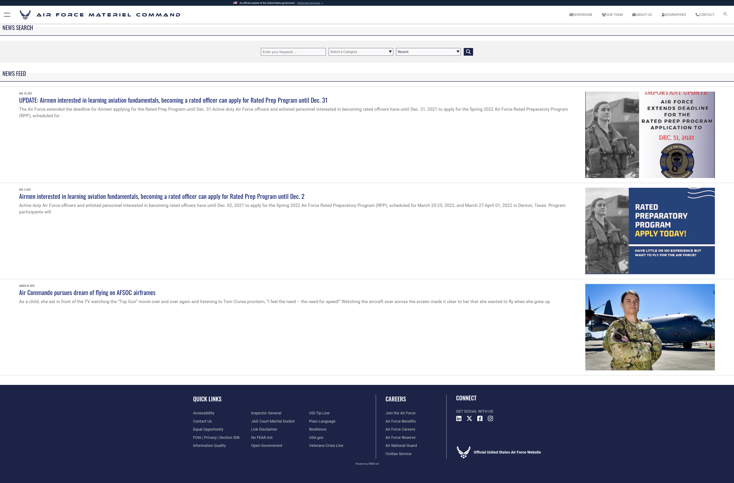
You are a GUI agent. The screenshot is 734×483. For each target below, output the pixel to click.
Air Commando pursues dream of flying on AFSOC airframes (87, 292)
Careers (396, 398)
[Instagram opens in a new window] (490, 418)
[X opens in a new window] (469, 418)
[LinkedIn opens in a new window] (459, 418)
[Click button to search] (468, 52)
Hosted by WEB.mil (367, 463)
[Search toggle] (725, 14)
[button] (310, 3)
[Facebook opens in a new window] (480, 418)
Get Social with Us (474, 411)
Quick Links (207, 398)
